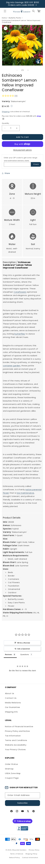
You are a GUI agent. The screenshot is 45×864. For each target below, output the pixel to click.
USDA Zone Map (13, 773)
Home (4, 18)
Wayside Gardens (19, 850)
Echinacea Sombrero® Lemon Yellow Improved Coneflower (21, 21)
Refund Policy (14, 858)
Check (36, 164)
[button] (5, 11)
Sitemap (9, 768)
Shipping (6, 112)
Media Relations (13, 702)
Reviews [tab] (8, 654)
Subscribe (22, 803)
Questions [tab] (24, 654)
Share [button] (7, 173)
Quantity (5, 123)
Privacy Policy (34, 850)
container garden (11, 365)
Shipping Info (11, 711)
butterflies (19, 333)
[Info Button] (12, 106)
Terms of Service (16, 854)
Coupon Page (12, 778)
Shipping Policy (31, 854)
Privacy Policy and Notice (17, 731)
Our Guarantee (12, 707)
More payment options (22, 150)
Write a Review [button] (23, 643)
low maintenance (25, 493)
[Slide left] (17, 70)
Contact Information (30, 858)
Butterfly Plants (15, 18)
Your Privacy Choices (15, 749)
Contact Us (10, 698)
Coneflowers (20, 292)
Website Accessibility (15, 745)
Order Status (11, 764)
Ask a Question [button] (23, 649)
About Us (9, 693)
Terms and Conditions (16, 740)
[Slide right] (28, 70)
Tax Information (13, 735)
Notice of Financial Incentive (19, 726)
